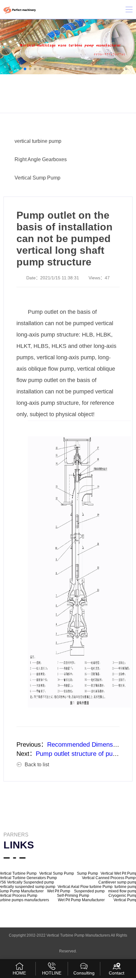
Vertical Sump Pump (37, 177)
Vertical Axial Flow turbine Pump (85, 886)
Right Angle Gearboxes (41, 159)
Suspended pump (89, 891)
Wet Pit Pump (58, 891)
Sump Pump (87, 873)
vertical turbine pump (38, 141)
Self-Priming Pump (73, 895)
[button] (10, 69)
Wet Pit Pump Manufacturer (81, 900)
